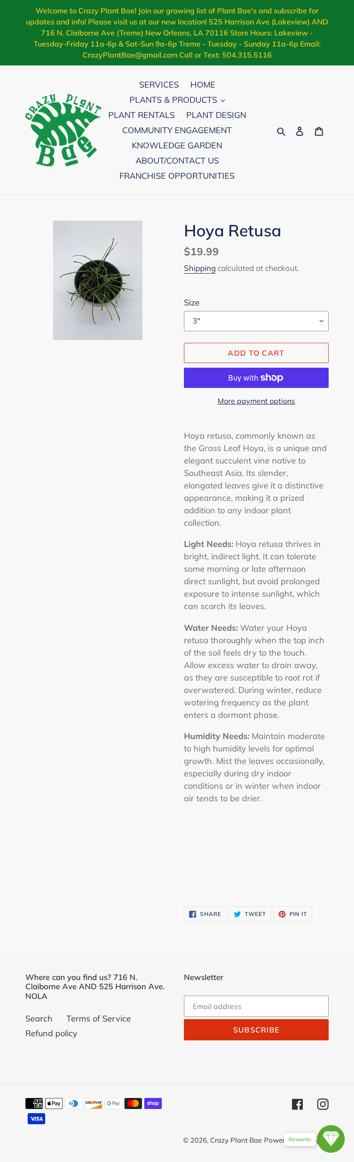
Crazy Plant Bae (236, 1140)
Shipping (200, 268)
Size (192, 302)
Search (39, 1018)
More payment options (256, 400)
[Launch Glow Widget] (331, 1139)
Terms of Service (98, 1018)
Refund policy (51, 1033)
